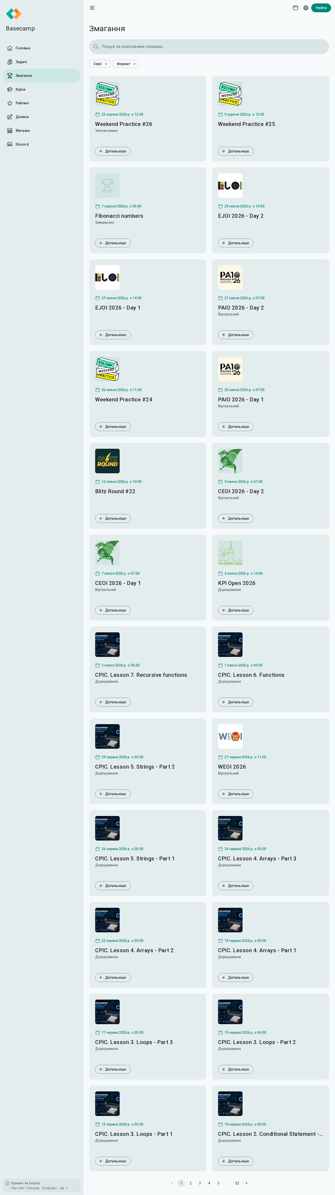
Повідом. (33, 1188)
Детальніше (115, 151)
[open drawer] (92, 8)
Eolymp (34, 1183)
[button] (100, 64)
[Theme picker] (295, 8)
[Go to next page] (246, 1183)
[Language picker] (306, 8)
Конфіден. (50, 1188)
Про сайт (18, 1188)
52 (237, 1183)
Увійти (321, 8)
